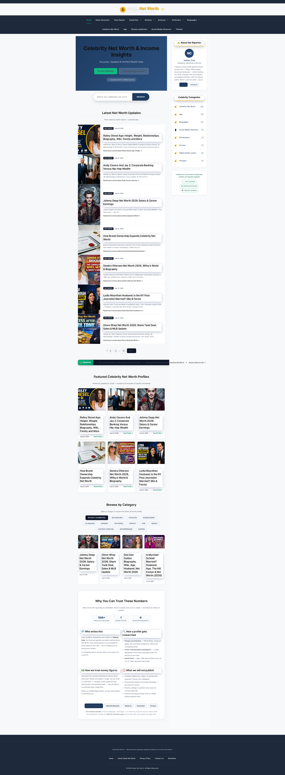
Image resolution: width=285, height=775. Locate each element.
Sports (132, 523)
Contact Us (159, 758)
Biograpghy (192, 20)
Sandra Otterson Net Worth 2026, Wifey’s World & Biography (160, 362)
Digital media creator (187, 153)
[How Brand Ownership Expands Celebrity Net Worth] (89, 240)
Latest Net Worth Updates (134, 71)
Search (141, 97)
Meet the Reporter (112, 706)
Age (125, 29)
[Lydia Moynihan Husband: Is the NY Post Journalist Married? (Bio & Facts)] (89, 299)
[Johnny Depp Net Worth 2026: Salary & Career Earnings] (89, 204)
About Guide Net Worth (126, 758)
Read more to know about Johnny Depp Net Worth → (121, 216)
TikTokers (118, 523)
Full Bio (183, 84)
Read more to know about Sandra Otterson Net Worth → (123, 281)
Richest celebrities (139, 29)
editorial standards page (115, 714)
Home (88, 20)
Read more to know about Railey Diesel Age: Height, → (122, 151)
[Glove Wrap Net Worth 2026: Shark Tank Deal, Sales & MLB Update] (89, 329)
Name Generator (102, 20)
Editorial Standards (94, 706)
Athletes (148, 20)
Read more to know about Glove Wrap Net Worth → (121, 340)
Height (155, 523)
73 (124, 351)
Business (162, 20)
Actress (182, 145)
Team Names (119, 20)
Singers (104, 523)
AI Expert (183, 161)
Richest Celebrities (97, 518)
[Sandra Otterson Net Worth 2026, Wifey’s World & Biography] (89, 269)
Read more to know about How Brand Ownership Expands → (124, 251)
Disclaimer (141, 706)
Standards (193, 84)
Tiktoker (179, 29)
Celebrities (133, 20)
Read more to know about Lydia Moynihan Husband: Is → (123, 310)
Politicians (176, 20)
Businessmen (149, 518)
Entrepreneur (126, 529)
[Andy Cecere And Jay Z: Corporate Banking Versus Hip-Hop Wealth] (89, 169)
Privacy (153, 706)
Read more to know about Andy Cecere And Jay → (121, 180)
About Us (128, 706)
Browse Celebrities (106, 71)
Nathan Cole (189, 60)
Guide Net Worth (138, 768)
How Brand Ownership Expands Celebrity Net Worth (113, 362)
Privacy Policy (145, 758)
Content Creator (106, 529)
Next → (131, 351)
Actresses (90, 523)
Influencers (117, 518)
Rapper (141, 529)
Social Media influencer (161, 29)
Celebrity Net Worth (110, 29)
